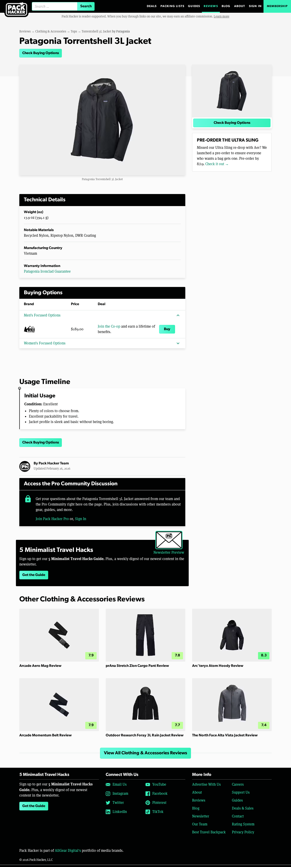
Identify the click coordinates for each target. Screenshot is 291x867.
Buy (167, 329)
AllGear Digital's (68, 850)
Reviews (211, 6)
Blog (226, 6)
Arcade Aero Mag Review (40, 666)
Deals (152, 6)
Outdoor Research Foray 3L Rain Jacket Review (144, 735)
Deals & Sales (242, 808)
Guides (194, 6)
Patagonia (123, 31)
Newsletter (200, 816)
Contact (238, 816)
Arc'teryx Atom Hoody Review (217, 666)
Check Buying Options (40, 53)
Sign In (255, 6)
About (239, 6)
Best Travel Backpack (209, 832)
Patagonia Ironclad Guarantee (47, 271)
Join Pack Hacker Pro (52, 518)
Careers (238, 784)
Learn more (221, 16)
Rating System (243, 824)
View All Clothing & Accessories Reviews (145, 753)
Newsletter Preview (168, 552)
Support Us (241, 792)
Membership (277, 6)
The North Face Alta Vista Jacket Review (225, 735)
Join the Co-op (109, 326)
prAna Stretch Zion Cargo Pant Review (137, 666)
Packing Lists (173, 6)
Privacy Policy (243, 832)
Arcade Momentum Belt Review (45, 735)
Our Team (199, 824)
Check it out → (217, 164)
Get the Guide (33, 575)
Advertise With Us (206, 784)
